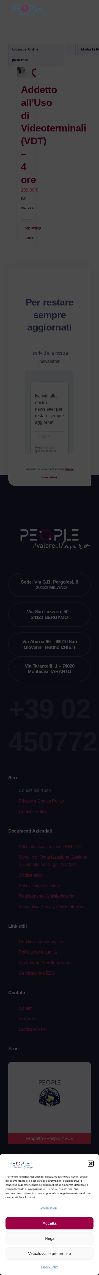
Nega (49, 1238)
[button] (91, 1163)
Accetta (49, 1223)
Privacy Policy (49, 1266)
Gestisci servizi (48, 1207)
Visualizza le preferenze (49, 1253)
